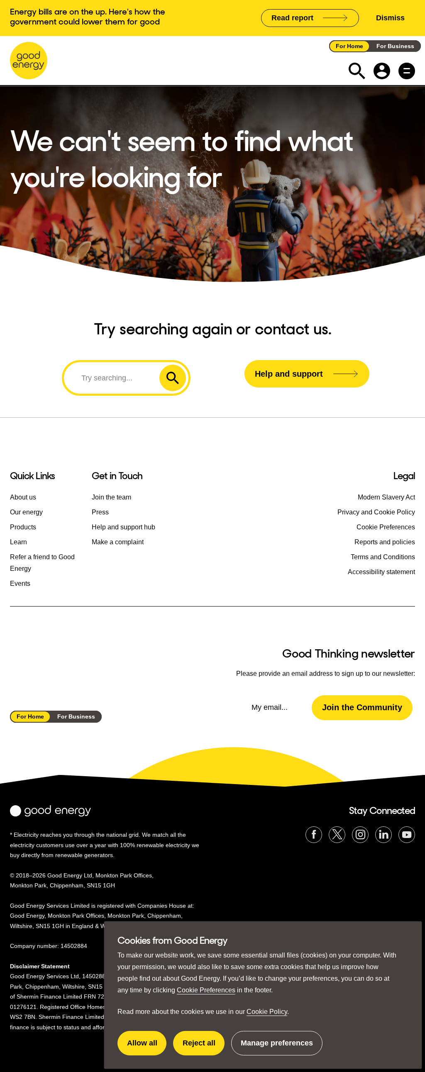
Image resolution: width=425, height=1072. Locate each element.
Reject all (204, 1047)
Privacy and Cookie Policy (376, 512)
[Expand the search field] (357, 71)
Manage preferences (277, 1047)
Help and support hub (123, 527)
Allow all (146, 1047)
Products (23, 527)
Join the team (111, 497)
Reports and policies (384, 542)
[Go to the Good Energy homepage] (28, 60)
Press (100, 512)
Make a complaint (118, 542)
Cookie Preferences (206, 990)
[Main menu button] (406, 71)
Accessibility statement (381, 571)
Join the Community (362, 707)
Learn (18, 542)
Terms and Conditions (383, 556)
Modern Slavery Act (386, 497)
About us (23, 497)
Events (20, 583)
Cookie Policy (267, 1011)
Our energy (26, 512)
